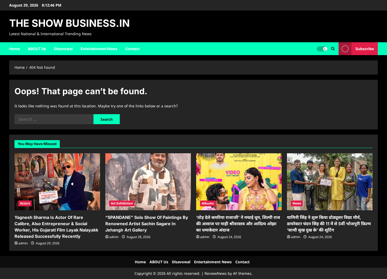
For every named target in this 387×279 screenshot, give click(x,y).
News (296, 203)
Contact (132, 48)
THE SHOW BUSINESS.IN (69, 23)
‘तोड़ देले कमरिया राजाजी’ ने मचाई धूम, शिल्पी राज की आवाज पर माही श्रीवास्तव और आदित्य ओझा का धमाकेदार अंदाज (238, 224)
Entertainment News (99, 48)
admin (23, 243)
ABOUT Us (37, 48)
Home (14, 48)
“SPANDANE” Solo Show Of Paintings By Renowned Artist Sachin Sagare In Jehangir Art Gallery (146, 224)
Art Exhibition (122, 203)
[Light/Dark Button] (322, 48)
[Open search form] (333, 49)
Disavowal (63, 48)
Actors (25, 203)
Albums (208, 203)
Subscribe (364, 48)
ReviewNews (216, 273)
